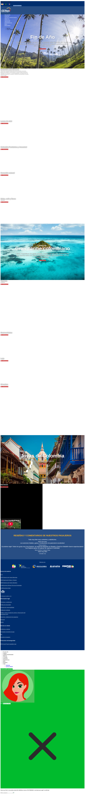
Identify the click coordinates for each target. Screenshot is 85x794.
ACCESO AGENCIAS (17, 5)
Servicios (7, 21)
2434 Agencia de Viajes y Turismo (9, 580)
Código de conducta (5, 610)
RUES (2, 622)
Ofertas (7, 16)
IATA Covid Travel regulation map (8, 644)
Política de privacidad (6, 604)
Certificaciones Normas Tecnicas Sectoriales (11, 585)
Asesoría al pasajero (5, 637)
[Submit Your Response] (13, 792)
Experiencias (8, 22)
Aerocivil (3, 619)
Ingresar (8, 28)
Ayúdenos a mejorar (5, 629)
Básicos (7, 18)
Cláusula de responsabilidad (7, 607)
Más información (42, 48)
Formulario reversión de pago (7, 631)
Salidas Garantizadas (11, 17)
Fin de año (7, 15)
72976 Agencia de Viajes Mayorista (9, 577)
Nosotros (7, 25)
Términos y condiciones (6, 602)
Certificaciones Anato (6, 588)
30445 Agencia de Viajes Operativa (9, 582)
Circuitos (7, 20)
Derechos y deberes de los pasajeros (9, 617)
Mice (6, 24)
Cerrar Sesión (10, 29)
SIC (1, 634)
